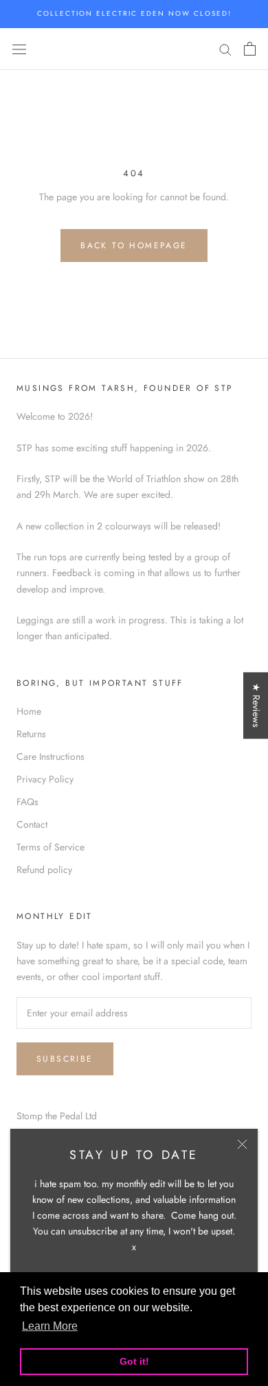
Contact (31, 824)
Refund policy (44, 869)
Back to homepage (133, 245)
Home (28, 711)
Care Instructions (50, 756)
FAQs (27, 802)
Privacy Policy (45, 779)
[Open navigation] (19, 48)
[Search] (225, 49)
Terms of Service (50, 847)
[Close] (242, 1144)
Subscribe (64, 1059)
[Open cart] (250, 49)
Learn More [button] (50, 1326)
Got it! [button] (134, 1361)
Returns (31, 734)
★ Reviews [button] (256, 705)
